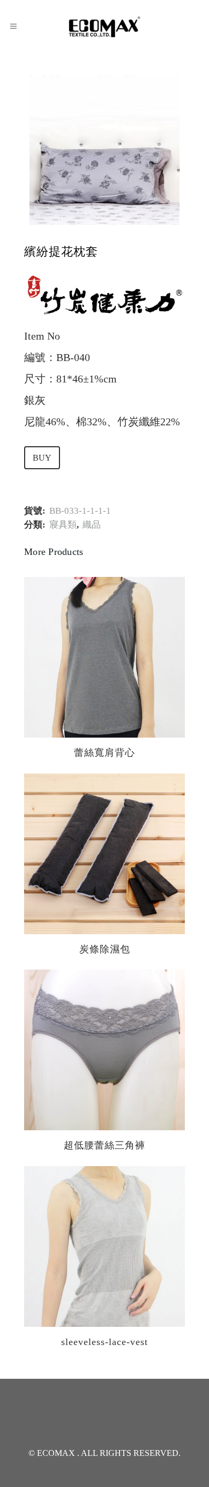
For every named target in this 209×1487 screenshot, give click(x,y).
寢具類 (63, 525)
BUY (42, 457)
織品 (92, 525)
